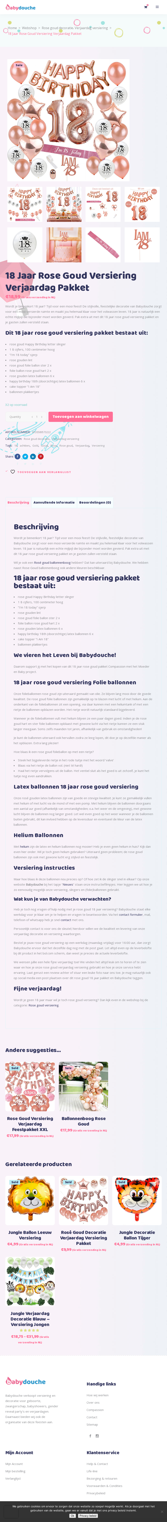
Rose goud (66, 445)
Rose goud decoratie (57, 28)
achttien (25, 445)
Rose (54, 445)
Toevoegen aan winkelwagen (81, 417)
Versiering (98, 445)
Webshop (29, 28)
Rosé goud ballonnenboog (52, 562)
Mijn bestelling (15, 1471)
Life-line (92, 1471)
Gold (35, 445)
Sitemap (92, 1424)
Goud (44, 445)
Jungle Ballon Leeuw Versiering (30, 1235)
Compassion (95, 1410)
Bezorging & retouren (102, 1478)
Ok (72, 1515)
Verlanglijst (13, 1478)
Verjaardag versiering (91, 28)
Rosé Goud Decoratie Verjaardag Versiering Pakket (83, 1238)
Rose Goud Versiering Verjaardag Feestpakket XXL (30, 1124)
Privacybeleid (96, 1493)
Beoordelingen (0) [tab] (95, 502)
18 (15, 445)
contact (66, 920)
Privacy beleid (88, 1515)
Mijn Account (14, 1464)
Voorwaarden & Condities (104, 1486)
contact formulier (131, 914)
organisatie (13, 1422)
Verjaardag (82, 445)
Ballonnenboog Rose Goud (84, 1121)
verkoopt (29, 1395)
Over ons (93, 1402)
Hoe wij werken (98, 1395)
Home (12, 28)
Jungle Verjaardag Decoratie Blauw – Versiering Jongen (29, 1319)
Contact (92, 1417)
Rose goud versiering (44, 1005)
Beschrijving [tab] (18, 502)
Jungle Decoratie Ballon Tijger (137, 1235)
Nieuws (68, 884)
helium (24, 846)
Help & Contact (97, 1464)
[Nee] (162, 1512)
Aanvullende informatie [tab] (54, 502)
